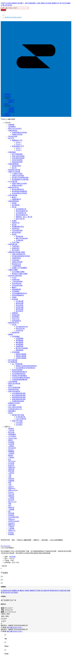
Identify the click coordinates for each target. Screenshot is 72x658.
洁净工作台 (16, 319)
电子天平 (11, 138)
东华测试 (11, 442)
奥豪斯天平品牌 (35, 590)
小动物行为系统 (17, 173)
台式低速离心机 (21, 213)
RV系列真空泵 (20, 417)
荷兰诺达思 (12, 448)
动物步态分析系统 (18, 175)
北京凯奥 (11, 444)
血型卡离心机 (20, 219)
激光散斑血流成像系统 (19, 191)
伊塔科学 (11, 479)
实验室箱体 (12, 152)
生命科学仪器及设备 (15, 275)
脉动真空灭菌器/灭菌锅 (19, 273)
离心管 (14, 168)
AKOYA (11, 486)
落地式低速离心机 (22, 215)
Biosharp (11, 450)
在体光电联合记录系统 (19, 193)
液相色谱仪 (16, 248)
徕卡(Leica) (11, 461)
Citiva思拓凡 (12, 436)
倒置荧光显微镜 (21, 356)
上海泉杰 (11, 473)
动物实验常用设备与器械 (16, 252)
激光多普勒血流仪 (18, 189)
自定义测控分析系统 (15, 407)
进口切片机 (6, 592)
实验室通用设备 (13, 201)
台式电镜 (4, 590)
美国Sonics (11, 488)
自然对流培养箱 (17, 160)
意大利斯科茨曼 (13, 517)
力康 (9, 484)
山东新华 (11, 453)
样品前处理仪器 (13, 389)
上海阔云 (11, 446)
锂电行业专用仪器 (14, 383)
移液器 (14, 203)
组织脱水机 (16, 332)
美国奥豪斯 (12, 434)
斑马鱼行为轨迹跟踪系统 (20, 177)
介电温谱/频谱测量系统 (19, 379)
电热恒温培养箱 (17, 162)
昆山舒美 (11, 500)
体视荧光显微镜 (21, 354)
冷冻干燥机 (16, 242)
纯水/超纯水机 (16, 283)
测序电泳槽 (19, 309)
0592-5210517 (17, 17)
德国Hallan (11, 467)
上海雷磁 (11, 528)
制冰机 (14, 234)
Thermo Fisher (12, 438)
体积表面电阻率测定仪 (19, 372)
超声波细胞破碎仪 (18, 295)
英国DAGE (12, 530)
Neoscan (10, 492)
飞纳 (9, 475)
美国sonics (11, 519)
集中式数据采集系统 (19, 395)
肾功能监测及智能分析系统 (21, 256)
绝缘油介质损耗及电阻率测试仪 (26, 366)
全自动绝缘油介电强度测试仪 (25, 368)
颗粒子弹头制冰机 (22, 238)
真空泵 (10, 413)
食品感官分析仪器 (14, 170)
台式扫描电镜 (12, 381)
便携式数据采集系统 (19, 399)
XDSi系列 (19, 424)
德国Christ (11, 524)
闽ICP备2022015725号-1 (14, 627)
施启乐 (10, 440)
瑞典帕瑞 (11, 451)
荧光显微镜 (16, 352)
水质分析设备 (12, 195)
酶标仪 (14, 287)
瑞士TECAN (12, 502)
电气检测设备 (12, 362)
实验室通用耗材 (13, 164)
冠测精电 (11, 480)
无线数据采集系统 (18, 401)
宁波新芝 (11, 526)
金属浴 (14, 221)
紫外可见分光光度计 (15, 128)
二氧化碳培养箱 (17, 281)
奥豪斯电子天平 (17, 140)
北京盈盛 (11, 463)
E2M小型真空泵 (21, 419)
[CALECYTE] (5, 546)
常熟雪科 (11, 515)
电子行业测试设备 (14, 387)
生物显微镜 (19, 346)
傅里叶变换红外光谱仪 (19, 183)
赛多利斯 (11, 471)
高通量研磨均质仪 (18, 226)
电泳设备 (15, 299)
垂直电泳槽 (19, 303)
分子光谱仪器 (12, 181)
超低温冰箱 (16, 315)
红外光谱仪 (14, 592)
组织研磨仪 (16, 317)
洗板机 (14, 297)
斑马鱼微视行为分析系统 (20, 179)
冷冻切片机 (19, 330)
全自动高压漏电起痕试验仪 (21, 377)
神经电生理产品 (13, 187)
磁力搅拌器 (16, 205)
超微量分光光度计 (14, 403)
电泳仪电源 (19, 305)
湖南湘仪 (11, 496)
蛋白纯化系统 (12, 136)
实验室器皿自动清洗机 (19, 132)
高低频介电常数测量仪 (19, 375)
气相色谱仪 (16, 246)
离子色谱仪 (16, 250)
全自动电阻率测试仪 (19, 373)
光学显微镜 (16, 336)
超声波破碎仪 (16, 321)
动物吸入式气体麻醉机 (19, 268)
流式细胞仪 (12, 126)
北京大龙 (11, 494)
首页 (13, 540)
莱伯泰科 (11, 534)
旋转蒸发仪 (16, 228)
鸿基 (9, 503)
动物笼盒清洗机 (17, 134)
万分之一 (19, 142)
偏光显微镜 (19, 342)
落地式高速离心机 (22, 211)
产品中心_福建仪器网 (24, 540)
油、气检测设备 (17, 364)
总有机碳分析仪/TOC (15, 409)
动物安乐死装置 (17, 262)
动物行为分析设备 (14, 171)
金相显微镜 (19, 344)
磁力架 (14, 224)
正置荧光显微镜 (21, 358)
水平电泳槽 (19, 301)
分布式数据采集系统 (19, 393)
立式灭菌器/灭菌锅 (18, 272)
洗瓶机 (27, 590)
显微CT (10, 385)
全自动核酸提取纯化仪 (19, 293)
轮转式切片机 (20, 328)
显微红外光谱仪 (17, 185)
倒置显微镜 (19, 350)
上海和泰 (11, 509)
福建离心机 (16, 590)
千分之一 (19, 144)
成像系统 (15, 313)
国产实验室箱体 (17, 154)
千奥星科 (11, 457)
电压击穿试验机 (17, 370)
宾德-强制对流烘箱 (18, 158)
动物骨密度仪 (16, 258)
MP (9, 511)
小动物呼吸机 (16, 266)
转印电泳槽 (19, 307)
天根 (9, 477)
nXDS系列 (19, 423)
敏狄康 (10, 455)
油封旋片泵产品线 (18, 415)
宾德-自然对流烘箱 (18, 156)
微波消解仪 (12, 411)
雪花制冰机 (19, 236)
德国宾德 (11, 469)
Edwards (11, 532)
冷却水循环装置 (17, 230)
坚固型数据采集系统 (19, 397)
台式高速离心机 (21, 209)
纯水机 (9, 590)
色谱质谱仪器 (12, 244)
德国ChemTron (13, 490)
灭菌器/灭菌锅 (13, 270)
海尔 (9, 505)
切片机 (14, 324)
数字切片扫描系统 (22, 348)
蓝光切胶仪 (19, 311)
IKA (9, 459)
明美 (9, 482)
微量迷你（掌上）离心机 (24, 217)
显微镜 (10, 334)
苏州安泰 (11, 513)
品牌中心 (36, 540)
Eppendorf (11, 523)
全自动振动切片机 (22, 326)
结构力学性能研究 (14, 391)
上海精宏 (11, 498)
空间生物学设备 (17, 285)
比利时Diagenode (13, 521)
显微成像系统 (16, 289)
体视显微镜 (19, 340)
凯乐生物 (11, 432)
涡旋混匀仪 (16, 222)
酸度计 (14, 197)
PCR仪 (14, 277)
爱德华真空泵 (54, 590)
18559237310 (8, 17)
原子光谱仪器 (12, 360)
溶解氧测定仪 (16, 199)
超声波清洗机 (16, 232)
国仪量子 (11, 428)
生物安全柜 (16, 279)
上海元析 (11, 430)
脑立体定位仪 (16, 264)
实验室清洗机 (12, 130)
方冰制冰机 (19, 240)
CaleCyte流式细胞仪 (56, 540)
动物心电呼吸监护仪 (19, 254)
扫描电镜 (11, 124)
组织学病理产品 (13, 322)
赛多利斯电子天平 (18, 146)
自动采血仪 (16, 260)
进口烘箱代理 (45, 590)
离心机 (14, 207)
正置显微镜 (19, 338)
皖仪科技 (11, 465)
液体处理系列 (16, 166)
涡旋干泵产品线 (17, 421)
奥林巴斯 (11, 507)
